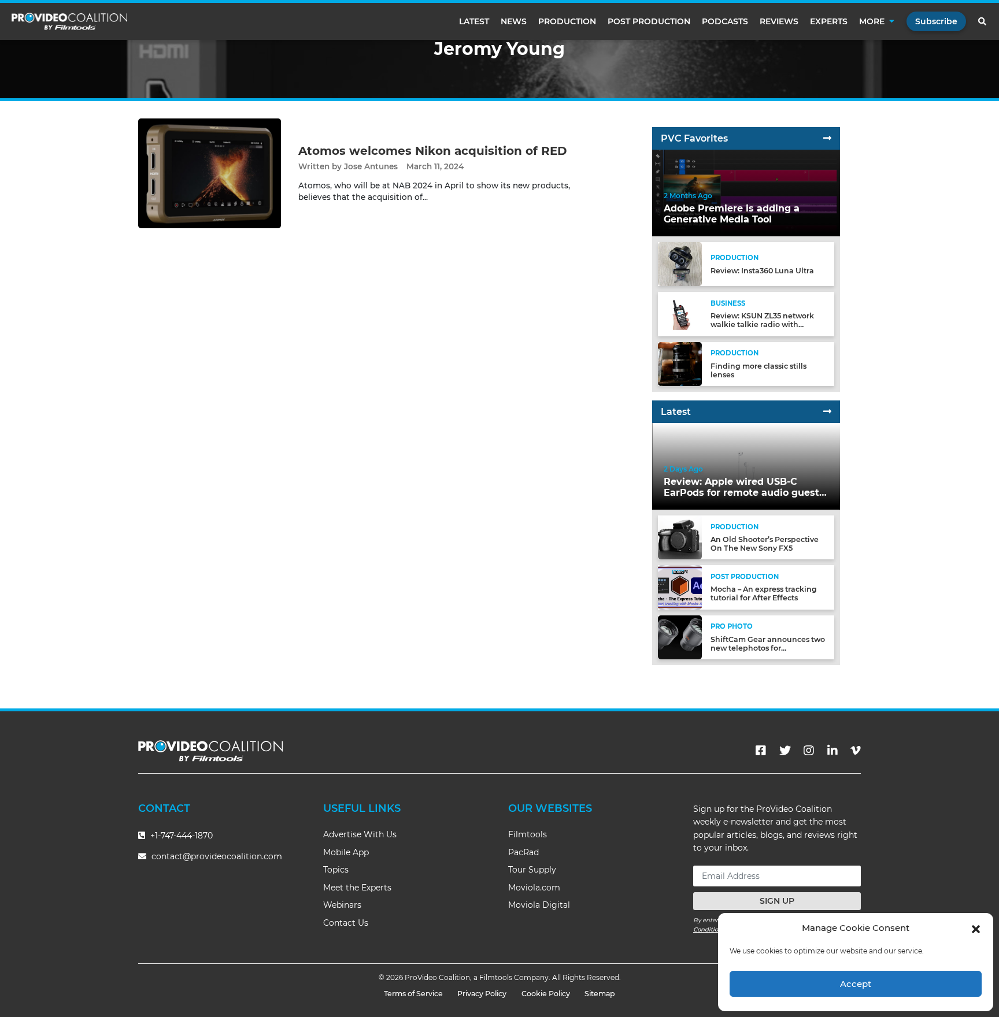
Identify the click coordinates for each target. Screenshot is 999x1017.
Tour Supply (532, 869)
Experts (829, 21)
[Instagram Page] (809, 751)
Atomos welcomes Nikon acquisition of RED (432, 151)
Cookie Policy (545, 993)
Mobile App (346, 852)
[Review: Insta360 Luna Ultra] (680, 264)
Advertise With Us (360, 834)
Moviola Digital (539, 905)
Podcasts (725, 21)
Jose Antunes (371, 166)
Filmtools (527, 834)
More (872, 21)
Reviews (779, 21)
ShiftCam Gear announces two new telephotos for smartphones (768, 648)
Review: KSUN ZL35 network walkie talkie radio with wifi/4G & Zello (762, 324)
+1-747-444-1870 (180, 835)
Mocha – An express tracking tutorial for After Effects (764, 593)
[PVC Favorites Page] (827, 138)
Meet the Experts (357, 887)
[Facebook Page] (761, 751)
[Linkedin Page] (832, 751)
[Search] (983, 21)
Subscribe (936, 21)
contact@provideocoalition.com (216, 856)
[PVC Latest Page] (827, 411)
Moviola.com (534, 887)
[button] (976, 928)
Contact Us (345, 923)
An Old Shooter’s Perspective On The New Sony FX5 (765, 543)
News (514, 21)
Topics (336, 869)
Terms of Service (413, 993)
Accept (855, 983)
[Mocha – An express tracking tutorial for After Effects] (680, 587)
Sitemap (599, 993)
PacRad (523, 852)
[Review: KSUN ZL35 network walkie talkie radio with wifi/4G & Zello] (680, 313)
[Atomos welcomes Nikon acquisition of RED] (209, 173)
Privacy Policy (481, 993)
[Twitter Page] (785, 751)
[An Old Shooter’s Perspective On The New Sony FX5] (680, 537)
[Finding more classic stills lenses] (680, 363)
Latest (474, 21)
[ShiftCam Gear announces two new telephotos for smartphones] (680, 636)
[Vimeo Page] (855, 751)
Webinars (342, 905)
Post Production (649, 21)
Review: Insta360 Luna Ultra (762, 270)
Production (567, 21)
